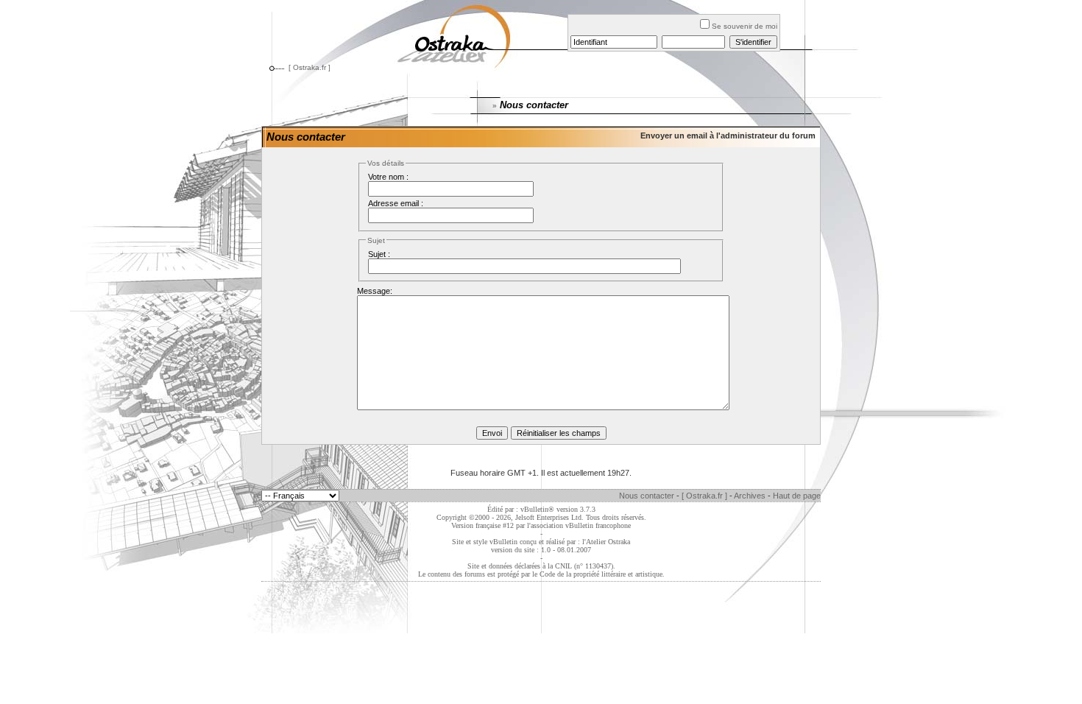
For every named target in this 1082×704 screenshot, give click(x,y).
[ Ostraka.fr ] (309, 67)
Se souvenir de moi (744, 26)
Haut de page (797, 495)
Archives (749, 495)
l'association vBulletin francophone (579, 525)
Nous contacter (646, 495)
